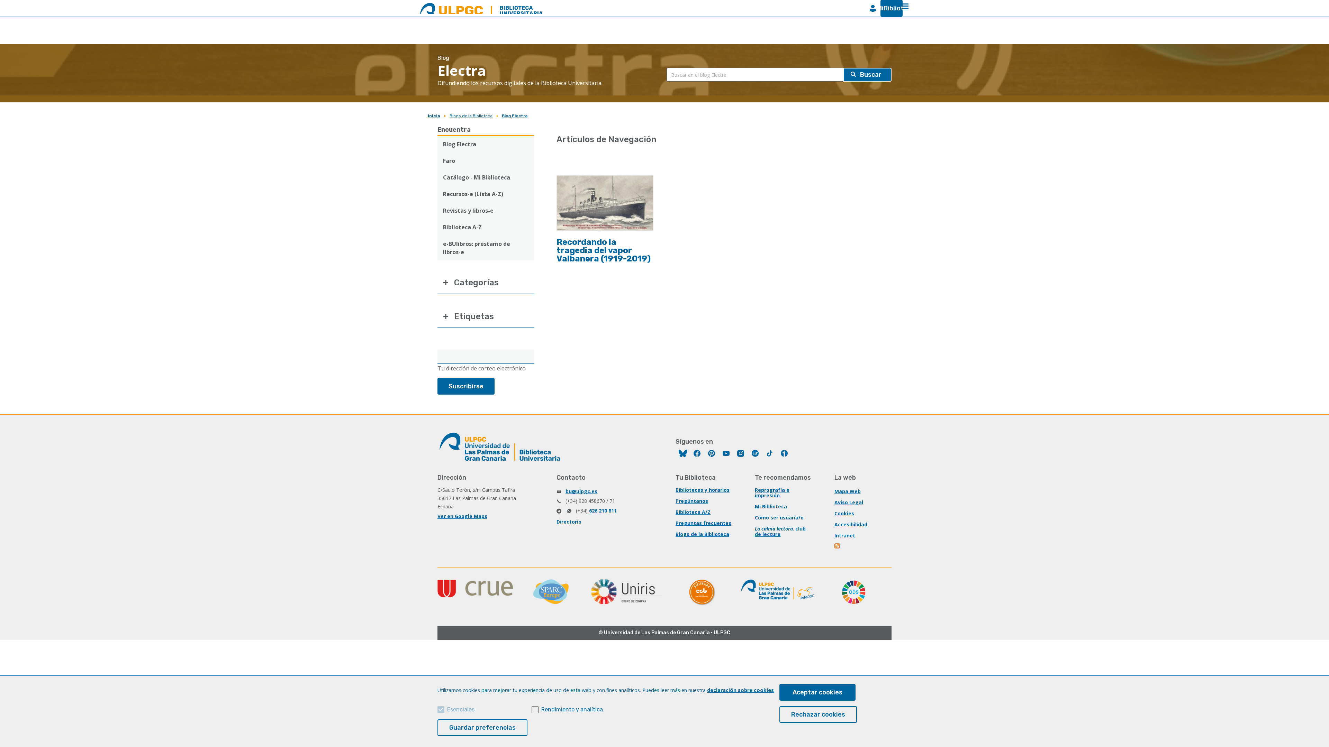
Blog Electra (514, 115)
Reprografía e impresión (772, 493)
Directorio (569, 521)
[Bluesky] (683, 454)
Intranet (844, 535)
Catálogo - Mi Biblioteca (476, 177)
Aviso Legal (848, 502)
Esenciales (460, 709)
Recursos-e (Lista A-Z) (473, 194)
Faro (449, 161)
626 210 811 (603, 510)
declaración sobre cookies (740, 690)
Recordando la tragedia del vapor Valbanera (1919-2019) (604, 250)
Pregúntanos (692, 501)
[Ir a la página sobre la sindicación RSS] (837, 546)
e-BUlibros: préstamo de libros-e (476, 248)
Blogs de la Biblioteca (471, 115)
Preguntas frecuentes (703, 523)
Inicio (434, 115)
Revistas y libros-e (468, 210)
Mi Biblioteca (771, 506)
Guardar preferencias (482, 727)
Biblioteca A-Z (462, 227)
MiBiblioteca (888, 8)
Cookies (844, 513)
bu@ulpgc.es (581, 491)
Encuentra (454, 129)
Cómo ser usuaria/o (779, 517)
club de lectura (780, 531)
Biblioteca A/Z (693, 512)
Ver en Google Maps (462, 516)
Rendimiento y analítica (572, 709)
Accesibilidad (850, 524)
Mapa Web (847, 491)
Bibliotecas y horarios (703, 490)
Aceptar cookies (817, 692)
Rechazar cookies (818, 714)
